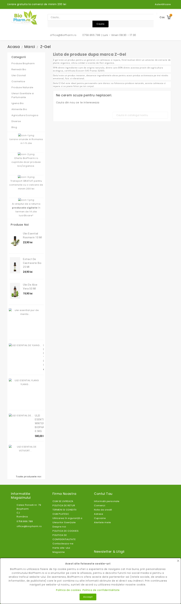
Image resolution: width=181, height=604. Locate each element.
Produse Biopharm (23, 63)
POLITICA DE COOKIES (65, 531)
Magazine (58, 552)
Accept (88, 597)
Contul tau (103, 494)
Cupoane (100, 518)
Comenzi (99, 505)
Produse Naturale (25, 87)
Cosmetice (25, 81)
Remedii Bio (25, 69)
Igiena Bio (25, 103)
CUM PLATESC (60, 514)
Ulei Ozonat (25, 75)
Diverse (16, 121)
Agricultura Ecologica (24, 115)
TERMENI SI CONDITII (64, 509)
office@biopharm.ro (29, 526)
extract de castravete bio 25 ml (32, 263)
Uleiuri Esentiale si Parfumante (25, 95)
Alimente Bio (25, 109)
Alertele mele (102, 522)
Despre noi (59, 526)
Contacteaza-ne (62, 543)
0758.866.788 (89, 35)
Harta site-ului (61, 547)
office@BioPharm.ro (61, 35)
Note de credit (103, 509)
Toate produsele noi (29, 476)
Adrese (98, 514)
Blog (14, 127)
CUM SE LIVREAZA (62, 501)
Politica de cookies (68, 590)
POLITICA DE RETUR (63, 505)
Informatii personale (106, 501)
